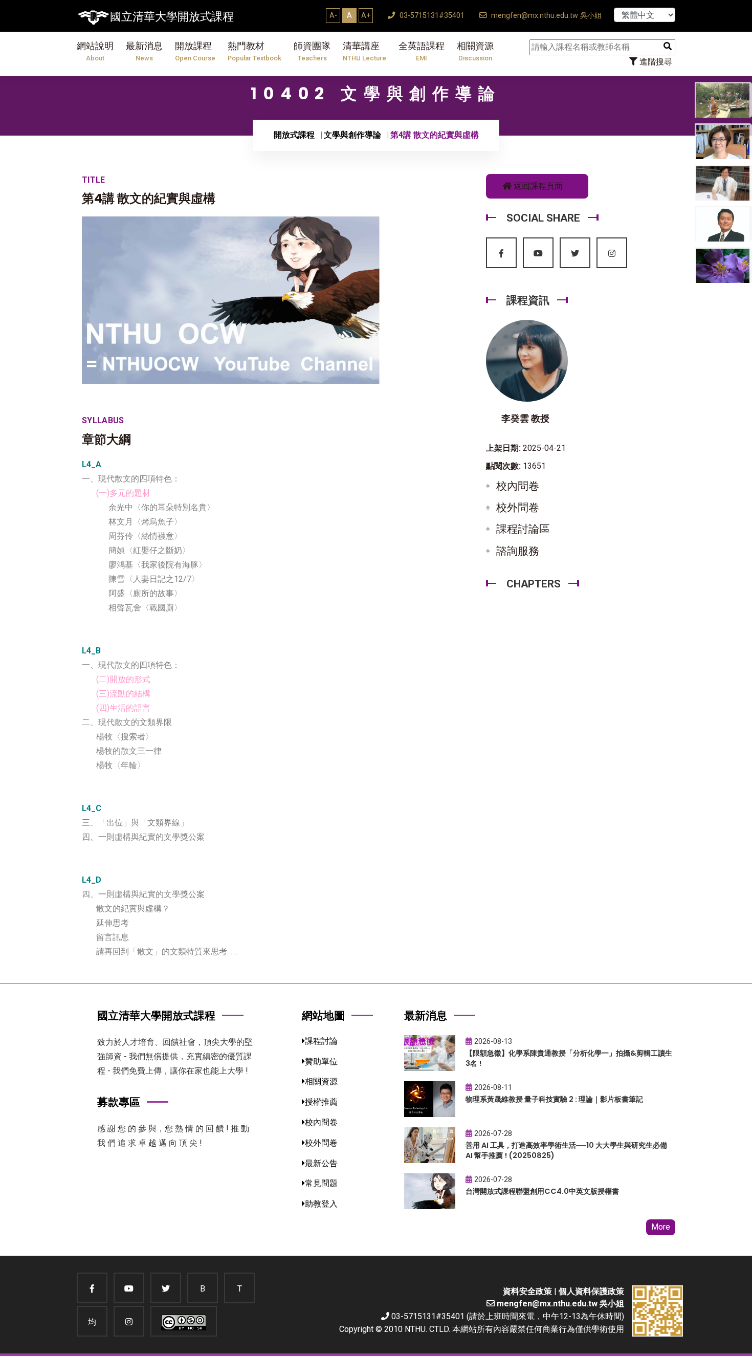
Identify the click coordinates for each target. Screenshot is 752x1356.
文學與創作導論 (352, 135)
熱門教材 (254, 51)
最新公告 (321, 1163)
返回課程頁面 (537, 186)
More (660, 1227)
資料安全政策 (527, 1291)
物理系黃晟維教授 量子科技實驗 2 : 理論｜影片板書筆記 (554, 1099)
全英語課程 (422, 51)
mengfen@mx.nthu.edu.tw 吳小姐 (545, 15)
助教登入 (321, 1204)
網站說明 (95, 51)
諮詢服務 (517, 551)
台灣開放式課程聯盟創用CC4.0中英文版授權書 (542, 1191)
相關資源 (475, 51)
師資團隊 (312, 51)
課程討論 (321, 1041)
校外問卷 (517, 507)
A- (333, 15)
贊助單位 (321, 1061)
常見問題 (321, 1183)
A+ (365, 15)
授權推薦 (321, 1102)
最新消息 (144, 51)
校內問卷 (517, 486)
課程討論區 (523, 529)
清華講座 (364, 51)
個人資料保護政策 (591, 1291)
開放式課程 (294, 135)
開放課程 (195, 51)
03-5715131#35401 (431, 15)
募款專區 (118, 1102)
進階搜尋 (654, 62)
